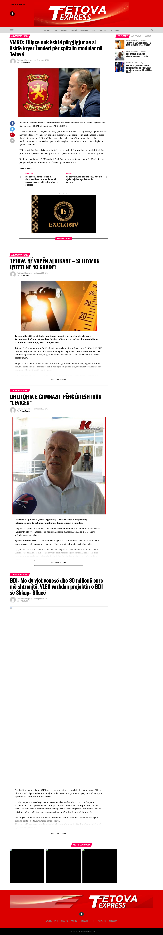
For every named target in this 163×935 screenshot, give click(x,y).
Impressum (115, 30)
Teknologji (84, 30)
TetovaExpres (24, 62)
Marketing (104, 30)
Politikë (74, 30)
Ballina (47, 30)
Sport (94, 30)
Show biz (64, 30)
